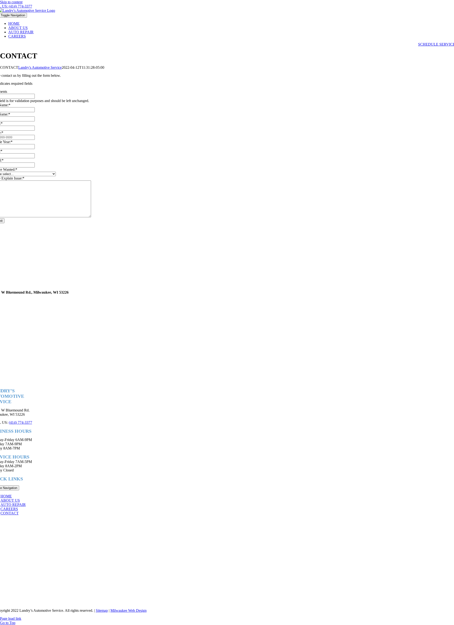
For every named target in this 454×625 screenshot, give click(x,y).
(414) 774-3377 (20, 422)
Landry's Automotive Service (40, 67)
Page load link (10, 618)
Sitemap (102, 610)
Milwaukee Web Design (128, 610)
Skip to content (11, 2)
